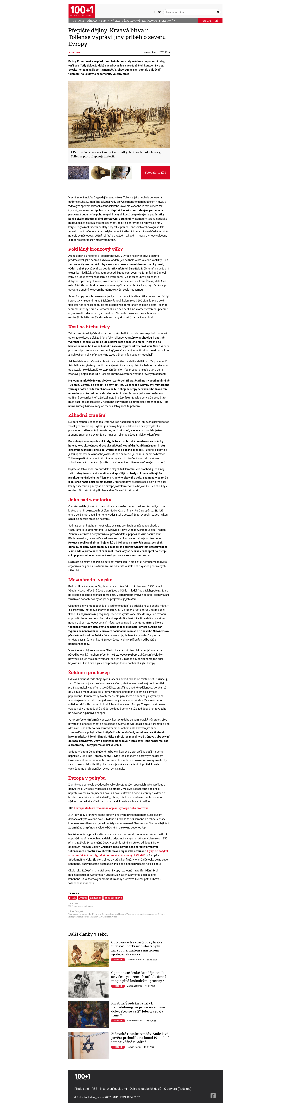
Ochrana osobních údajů (145, 1089)
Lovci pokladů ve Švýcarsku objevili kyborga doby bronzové (111, 808)
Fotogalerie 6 (155, 172)
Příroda (91, 20)
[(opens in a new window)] (154, 12)
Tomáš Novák (134, 1047)
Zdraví (135, 20)
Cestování (169, 20)
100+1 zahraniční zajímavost (81, 906)
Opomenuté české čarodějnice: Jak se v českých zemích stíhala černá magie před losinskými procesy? (139, 977)
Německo (96, 897)
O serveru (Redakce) (177, 1089)
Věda (125, 20)
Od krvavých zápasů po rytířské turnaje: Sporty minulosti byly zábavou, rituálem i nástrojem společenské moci (136, 948)
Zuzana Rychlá (134, 986)
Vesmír (104, 20)
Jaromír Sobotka (135, 959)
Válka (115, 20)
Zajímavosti (151, 20)
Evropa (83, 897)
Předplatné (210, 20)
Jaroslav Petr (149, 52)
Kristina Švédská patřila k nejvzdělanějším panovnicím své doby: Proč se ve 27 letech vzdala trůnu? (138, 1009)
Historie (78, 20)
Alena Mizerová (134, 1020)
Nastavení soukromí (113, 1089)
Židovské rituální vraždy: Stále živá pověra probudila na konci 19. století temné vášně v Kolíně (140, 1038)
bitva (72, 897)
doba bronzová (113, 897)
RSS (94, 1089)
